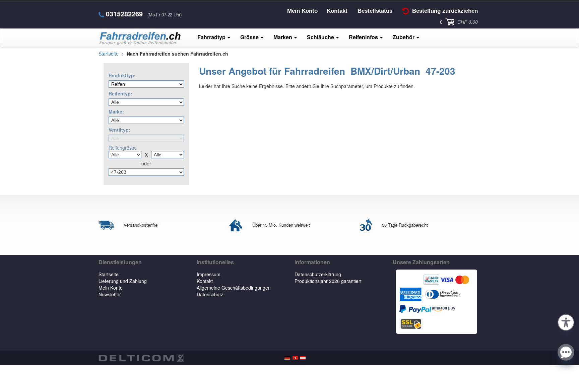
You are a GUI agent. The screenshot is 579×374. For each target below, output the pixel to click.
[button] (566, 321)
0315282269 (124, 14)
